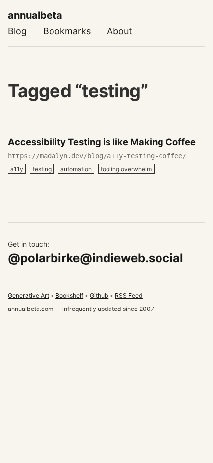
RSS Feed (129, 295)
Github (99, 295)
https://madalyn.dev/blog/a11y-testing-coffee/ (97, 156)
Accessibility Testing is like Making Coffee (102, 142)
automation (76, 168)
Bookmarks (67, 31)
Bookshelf (69, 295)
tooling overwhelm (126, 168)
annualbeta (35, 15)
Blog (17, 31)
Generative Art (28, 295)
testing (42, 168)
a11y (16, 168)
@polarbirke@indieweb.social (95, 258)
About (119, 31)
